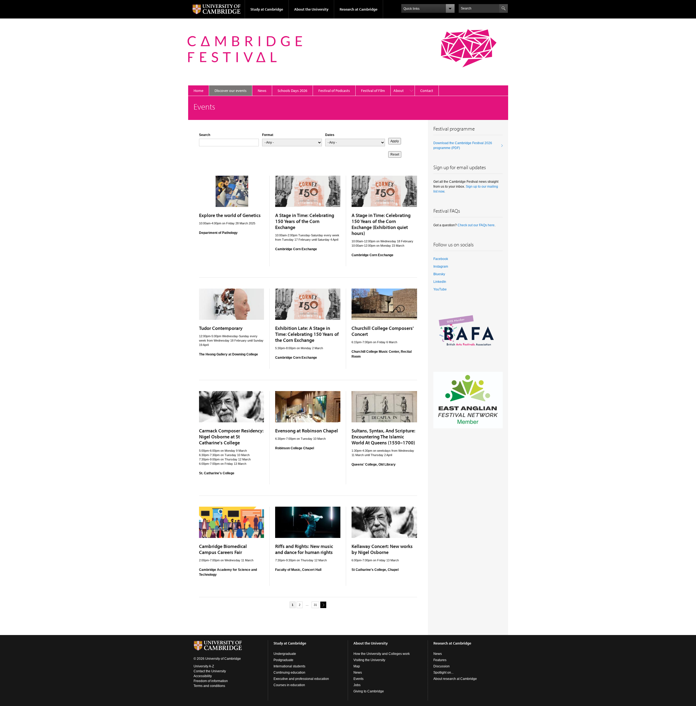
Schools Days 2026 (292, 90)
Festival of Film (373, 90)
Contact (426, 90)
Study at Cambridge (266, 9)
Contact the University (210, 671)
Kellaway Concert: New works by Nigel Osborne (382, 549)
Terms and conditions (209, 686)
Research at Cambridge (358, 9)
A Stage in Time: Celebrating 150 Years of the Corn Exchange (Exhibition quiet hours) (381, 224)
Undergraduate (285, 654)
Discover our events (231, 90)
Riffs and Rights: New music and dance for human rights (304, 549)
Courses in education (289, 685)
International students (289, 666)
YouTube (440, 289)
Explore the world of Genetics (230, 215)
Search (204, 135)
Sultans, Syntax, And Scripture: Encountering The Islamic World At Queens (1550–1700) (383, 437)
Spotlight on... (443, 672)
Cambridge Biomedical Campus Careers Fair (223, 549)
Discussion (441, 666)
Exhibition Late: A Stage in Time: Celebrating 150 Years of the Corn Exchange (307, 334)
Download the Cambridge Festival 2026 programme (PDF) (462, 145)
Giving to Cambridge (368, 691)
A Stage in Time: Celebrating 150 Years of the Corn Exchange (304, 221)
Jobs (357, 685)
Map (356, 666)
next (323, 605)
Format (267, 135)
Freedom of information (211, 681)
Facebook (440, 259)
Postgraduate (283, 660)
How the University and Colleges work (381, 654)
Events (358, 679)
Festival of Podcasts (334, 90)
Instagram (440, 266)
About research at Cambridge (455, 679)
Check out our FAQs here (476, 225)
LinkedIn (439, 282)
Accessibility (203, 676)
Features (439, 660)
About (398, 90)
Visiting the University (369, 660)
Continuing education (289, 672)
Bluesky (439, 274)
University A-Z (204, 666)
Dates (329, 135)
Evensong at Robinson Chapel (306, 431)
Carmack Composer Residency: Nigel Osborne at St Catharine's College (231, 437)
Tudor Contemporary (221, 328)
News (262, 90)
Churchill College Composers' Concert (383, 331)
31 (315, 604)
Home (198, 90)
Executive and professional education (301, 679)
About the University (311, 9)
